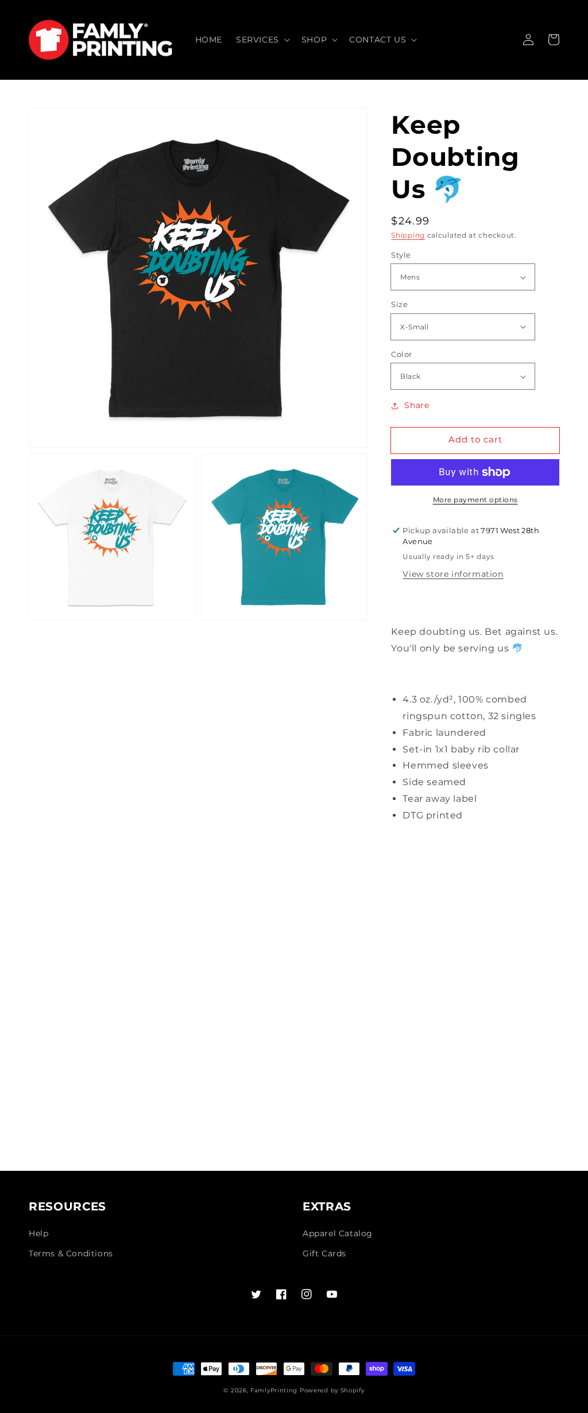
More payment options (475, 499)
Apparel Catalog (338, 1233)
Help (38, 1233)
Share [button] (416, 405)
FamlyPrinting (273, 1390)
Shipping (408, 235)
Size (399, 304)
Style (401, 254)
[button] (262, 40)
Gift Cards (324, 1253)
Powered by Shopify (332, 1390)
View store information (453, 574)
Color (401, 354)
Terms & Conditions (71, 1253)
